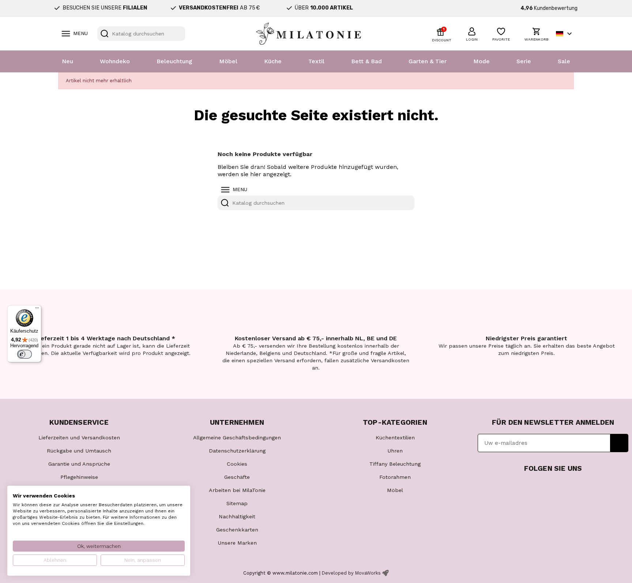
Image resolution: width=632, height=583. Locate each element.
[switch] (24, 354)
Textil (316, 61)
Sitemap (237, 503)
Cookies (237, 464)
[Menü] (37, 309)
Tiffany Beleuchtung (395, 464)
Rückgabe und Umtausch (79, 451)
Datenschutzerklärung (237, 451)
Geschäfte (237, 477)
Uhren (395, 451)
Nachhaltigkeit (237, 516)
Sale (564, 61)
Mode (481, 61)
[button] (472, 33)
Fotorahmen (395, 477)
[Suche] (104, 33)
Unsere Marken (237, 543)
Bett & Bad (366, 61)
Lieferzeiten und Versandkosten (79, 437)
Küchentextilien (395, 437)
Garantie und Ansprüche (79, 464)
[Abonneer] (619, 443)
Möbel (228, 61)
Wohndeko (115, 61)
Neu (67, 61)
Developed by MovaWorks (351, 573)
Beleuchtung (174, 61)
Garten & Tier (428, 61)
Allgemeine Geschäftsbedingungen (237, 437)
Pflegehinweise (79, 477)
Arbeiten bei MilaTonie (237, 490)
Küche (273, 61)
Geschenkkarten (237, 530)
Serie (523, 61)
